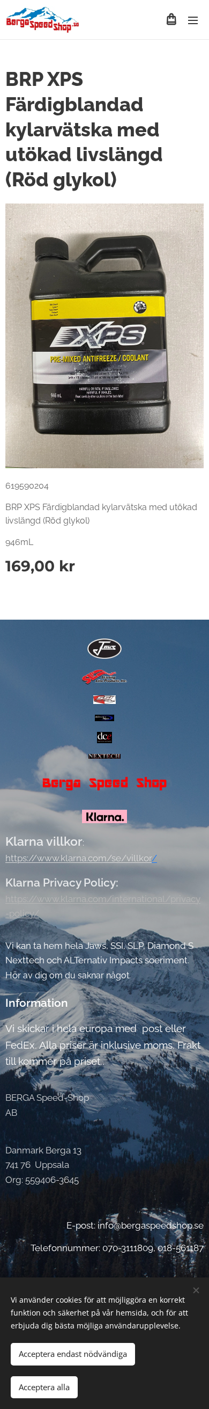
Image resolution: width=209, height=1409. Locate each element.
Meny (193, 20)
